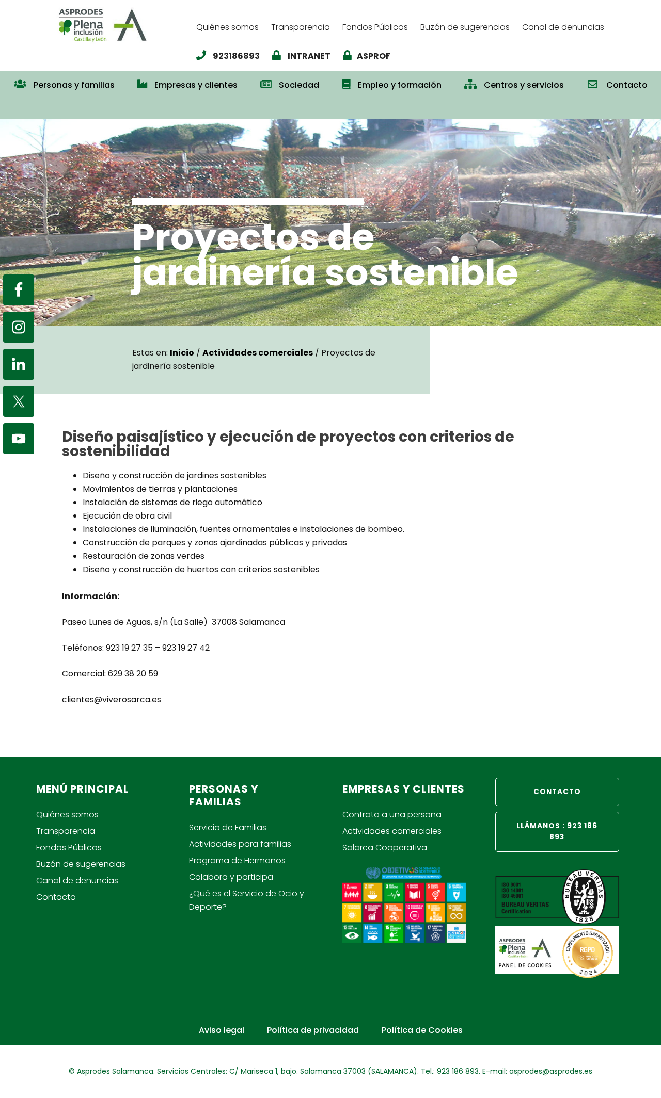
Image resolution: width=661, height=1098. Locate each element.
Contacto (56, 897)
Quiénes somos (67, 814)
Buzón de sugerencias (80, 864)
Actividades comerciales (392, 831)
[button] (330, 107)
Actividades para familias (240, 844)
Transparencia (65, 831)
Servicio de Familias (227, 827)
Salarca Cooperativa (384, 847)
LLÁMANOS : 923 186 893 (556, 831)
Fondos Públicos (69, 847)
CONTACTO (557, 792)
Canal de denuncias (77, 880)
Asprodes (121, 24)
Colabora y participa (231, 877)
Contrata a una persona (392, 814)
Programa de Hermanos (237, 860)
